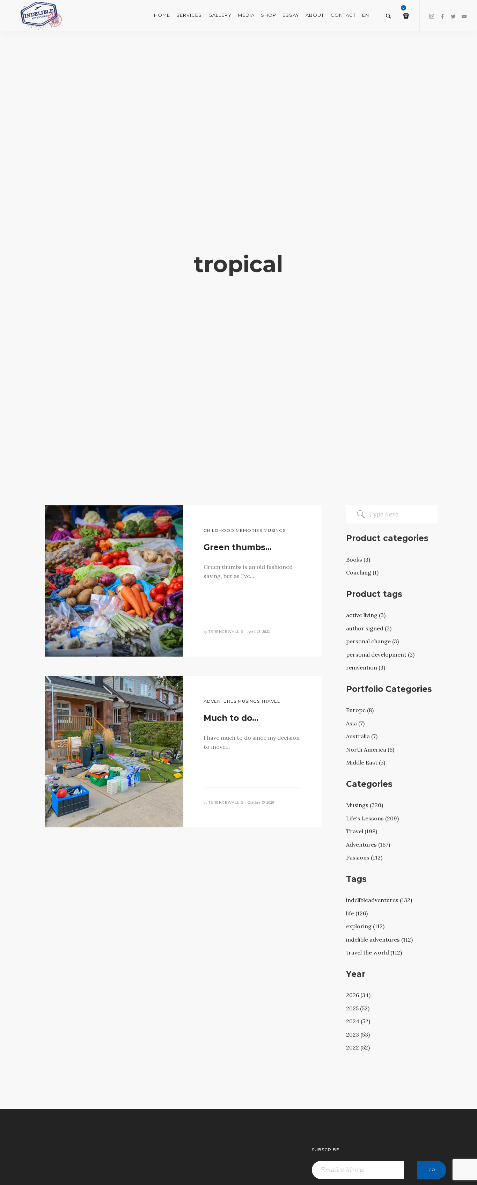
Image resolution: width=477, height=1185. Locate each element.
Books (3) (358, 559)
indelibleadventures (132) (379, 900)
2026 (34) (358, 995)
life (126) (357, 913)
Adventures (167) (368, 844)
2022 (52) (358, 1047)
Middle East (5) (365, 762)
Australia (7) (361, 736)
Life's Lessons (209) (372, 818)
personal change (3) (372, 641)
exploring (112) (365, 926)
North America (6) (370, 749)
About (315, 15)
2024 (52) (358, 1021)
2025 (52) (357, 1008)
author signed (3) (368, 628)
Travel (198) (361, 831)
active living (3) (366, 615)
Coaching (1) (362, 572)
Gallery (220, 15)
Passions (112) (364, 857)
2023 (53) (358, 1034)
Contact (343, 15)
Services (189, 15)
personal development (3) (380, 654)
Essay (290, 15)
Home (162, 15)
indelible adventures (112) (379, 939)
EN (365, 15)
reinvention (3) (365, 667)
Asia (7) (355, 723)
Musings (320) (364, 805)
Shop (268, 15)
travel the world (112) (374, 952)
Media (246, 15)
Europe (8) (360, 710)
